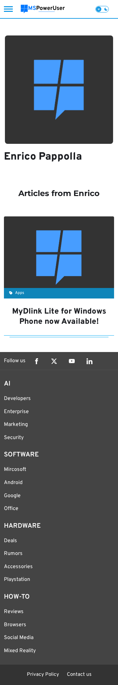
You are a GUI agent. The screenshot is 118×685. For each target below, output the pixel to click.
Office (11, 508)
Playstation (17, 579)
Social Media (18, 637)
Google (12, 496)
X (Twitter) (54, 361)
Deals (10, 541)
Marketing (16, 424)
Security (14, 437)
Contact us (79, 675)
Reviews (14, 611)
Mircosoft (15, 469)
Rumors (13, 553)
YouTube (72, 361)
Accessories (18, 566)
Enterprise (16, 412)
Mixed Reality (20, 651)
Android (13, 482)
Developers (17, 398)
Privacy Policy (43, 675)
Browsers (15, 625)
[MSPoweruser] (43, 9)
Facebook (36, 361)
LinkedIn (89, 361)
